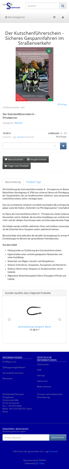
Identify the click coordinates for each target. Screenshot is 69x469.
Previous (9, 320)
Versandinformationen (13, 372)
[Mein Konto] (62, 17)
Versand (20, 137)
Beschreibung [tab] (13, 182)
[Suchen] (62, 5)
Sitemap (41, 375)
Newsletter (8, 378)
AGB (39, 369)
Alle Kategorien (16, 17)
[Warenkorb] (54, 17)
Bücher (19, 123)
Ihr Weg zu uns (9, 361)
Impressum (42, 381)
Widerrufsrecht (44, 386)
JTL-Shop (40, 463)
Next (60, 320)
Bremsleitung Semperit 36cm (34, 326)
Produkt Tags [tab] (33, 182)
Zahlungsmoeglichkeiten (14, 367)
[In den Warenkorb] (63, 146)
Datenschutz (43, 364)
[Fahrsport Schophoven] (11, 6)
